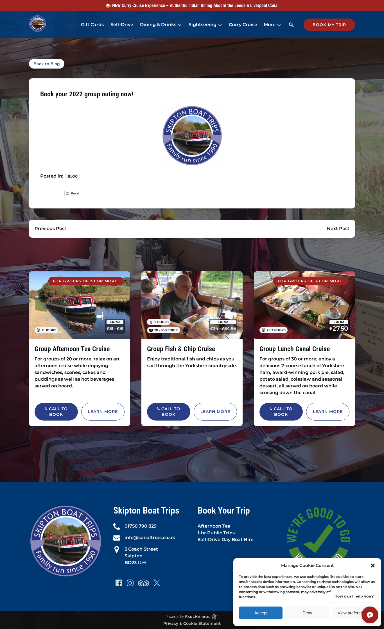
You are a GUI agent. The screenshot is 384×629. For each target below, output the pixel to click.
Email (75, 193)
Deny (307, 612)
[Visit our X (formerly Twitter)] (156, 583)
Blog (73, 176)
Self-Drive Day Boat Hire (226, 539)
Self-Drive (121, 24)
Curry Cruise (243, 24)
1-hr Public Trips (216, 532)
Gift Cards (92, 24)
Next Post (338, 228)
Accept (260, 612)
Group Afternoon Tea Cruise (72, 349)
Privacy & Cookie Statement (192, 623)
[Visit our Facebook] (119, 583)
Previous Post (50, 228)
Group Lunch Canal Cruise (294, 349)
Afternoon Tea (214, 526)
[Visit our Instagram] (130, 583)
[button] (373, 565)
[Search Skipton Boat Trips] (291, 24)
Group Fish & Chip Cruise (181, 349)
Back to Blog (46, 63)
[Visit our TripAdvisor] (143, 583)
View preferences (354, 612)
